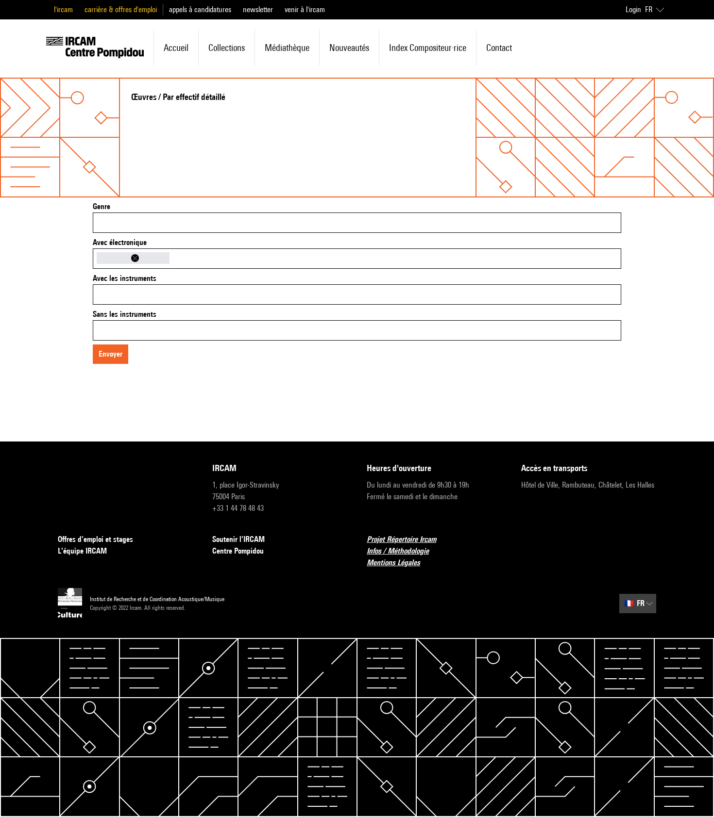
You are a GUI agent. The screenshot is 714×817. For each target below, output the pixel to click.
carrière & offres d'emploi (121, 9)
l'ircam (63, 9)
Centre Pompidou (238, 551)
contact (499, 47)
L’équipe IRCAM (82, 551)
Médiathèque (287, 47)
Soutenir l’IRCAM (238, 539)
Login (633, 9)
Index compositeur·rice (427, 47)
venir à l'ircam (305, 9)
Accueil (176, 47)
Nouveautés (349, 47)
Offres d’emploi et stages (95, 539)
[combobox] (357, 222)
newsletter (258, 9)
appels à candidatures (200, 9)
